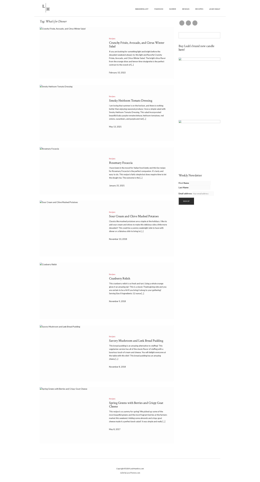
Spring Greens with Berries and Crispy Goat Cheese (136, 405)
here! (182, 49)
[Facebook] (182, 23)
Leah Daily (214, 9)
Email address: (185, 193)
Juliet (122, 473)
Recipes (199, 9)
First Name (184, 183)
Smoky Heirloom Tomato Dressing (130, 100)
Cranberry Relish (119, 278)
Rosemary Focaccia (121, 163)
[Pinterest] (195, 23)
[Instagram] (188, 23)
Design (185, 9)
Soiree (172, 9)
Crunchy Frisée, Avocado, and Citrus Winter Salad (136, 45)
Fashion (159, 9)
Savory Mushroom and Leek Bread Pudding (136, 341)
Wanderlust (142, 9)
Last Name (184, 187)
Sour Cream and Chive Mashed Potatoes (134, 216)
